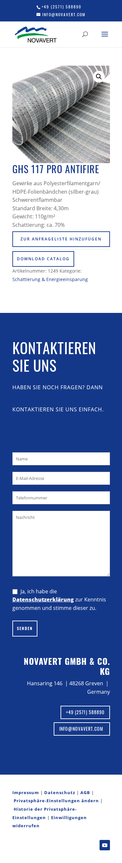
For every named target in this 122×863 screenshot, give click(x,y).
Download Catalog (43, 259)
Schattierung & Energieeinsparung (50, 279)
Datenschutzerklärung (43, 599)
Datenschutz (59, 792)
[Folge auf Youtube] (105, 845)
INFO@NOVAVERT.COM (81, 728)
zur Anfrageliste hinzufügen (61, 239)
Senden (25, 628)
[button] (99, 77)
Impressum (25, 792)
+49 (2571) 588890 (61, 6)
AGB (85, 792)
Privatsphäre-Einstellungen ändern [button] (56, 801)
